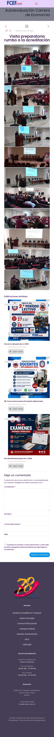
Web (6, 534)
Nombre (8, 514)
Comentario (10, 487)
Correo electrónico (12, 524)
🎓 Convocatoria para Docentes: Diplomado (23, 401)
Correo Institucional (27, 623)
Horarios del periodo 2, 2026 (16, 344)
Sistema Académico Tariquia (27, 613)
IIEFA (27, 639)
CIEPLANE (27, 644)
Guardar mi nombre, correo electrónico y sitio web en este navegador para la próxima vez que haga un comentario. (26, 547)
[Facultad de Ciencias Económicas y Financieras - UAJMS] (15, 6)
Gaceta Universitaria (27, 634)
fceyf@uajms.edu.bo (27, 704)
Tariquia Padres (27, 628)
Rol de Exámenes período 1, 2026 (18, 458)
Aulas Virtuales (27, 618)
